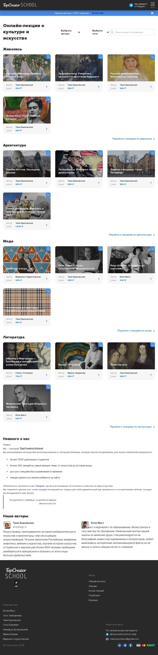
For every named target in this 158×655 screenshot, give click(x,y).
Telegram (140, 6)
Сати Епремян (11, 624)
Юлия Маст (9, 610)
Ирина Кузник (10, 634)
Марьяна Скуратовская (16, 639)
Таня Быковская (12, 620)
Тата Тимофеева (12, 615)
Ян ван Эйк (98, 13)
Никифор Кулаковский (15, 629)
